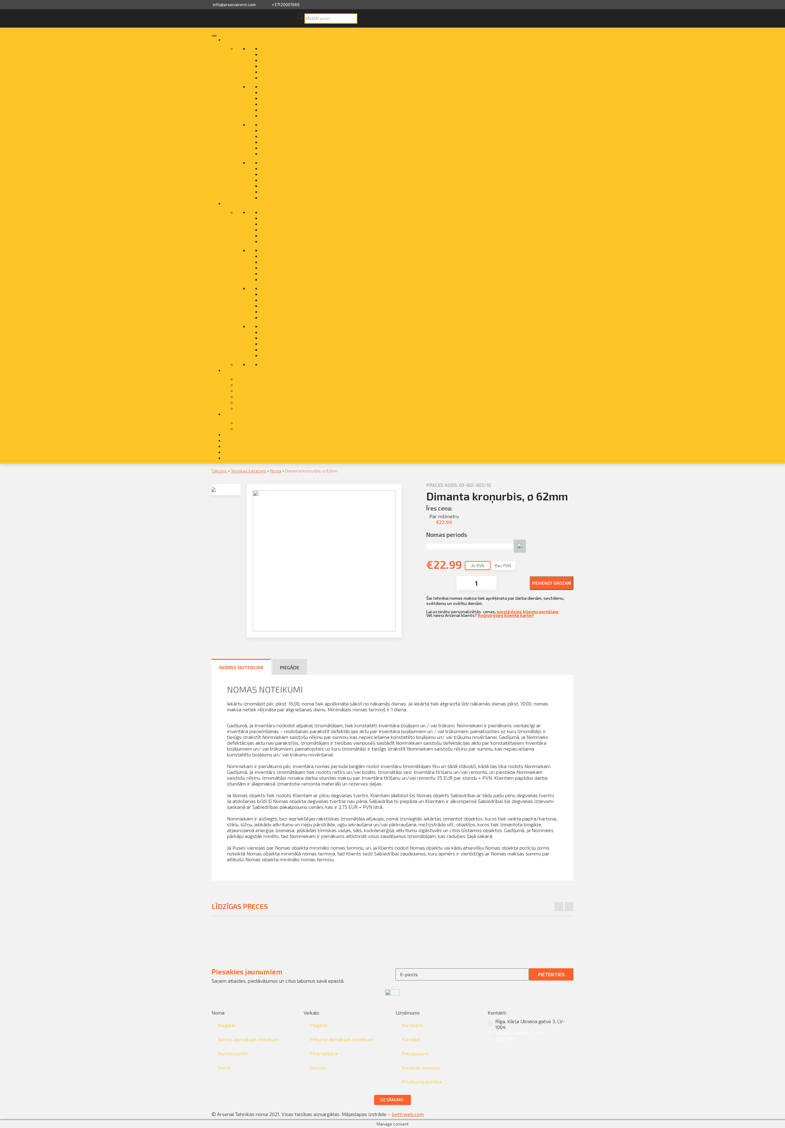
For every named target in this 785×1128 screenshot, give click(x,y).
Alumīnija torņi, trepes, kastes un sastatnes (308, 212)
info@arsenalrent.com (234, 4)
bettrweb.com (408, 1114)
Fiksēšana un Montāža (285, 262)
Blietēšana (272, 235)
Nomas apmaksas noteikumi (248, 1039)
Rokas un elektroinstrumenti (292, 168)
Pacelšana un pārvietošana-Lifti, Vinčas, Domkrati (316, 305)
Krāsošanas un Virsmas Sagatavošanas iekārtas (314, 279)
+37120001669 (286, 4)
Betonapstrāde (277, 77)
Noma (230, 203)
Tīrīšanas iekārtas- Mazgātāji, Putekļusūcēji (308, 343)
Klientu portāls (241, 452)
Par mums (235, 446)
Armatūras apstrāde (283, 66)
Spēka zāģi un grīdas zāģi (288, 180)
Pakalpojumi (238, 370)
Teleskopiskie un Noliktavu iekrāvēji (299, 338)
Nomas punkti (251, 428)
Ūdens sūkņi (274, 197)
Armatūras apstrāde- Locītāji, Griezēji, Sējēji (309, 218)
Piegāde (227, 1025)
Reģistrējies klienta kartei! (506, 615)
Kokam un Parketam (283, 267)
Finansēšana (250, 396)
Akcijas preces (277, 48)
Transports (237, 414)
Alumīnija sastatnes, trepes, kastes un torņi (308, 60)
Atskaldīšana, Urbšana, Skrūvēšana (299, 224)
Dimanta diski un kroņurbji (289, 110)
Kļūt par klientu (241, 458)
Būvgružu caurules (280, 92)
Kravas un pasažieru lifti (287, 148)
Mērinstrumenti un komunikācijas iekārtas (307, 300)
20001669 (505, 1039)
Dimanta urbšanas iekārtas (290, 104)
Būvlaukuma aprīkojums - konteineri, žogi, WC (310, 294)
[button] (392, 1100)
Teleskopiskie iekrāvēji (285, 98)
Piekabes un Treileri (282, 317)
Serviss (244, 402)
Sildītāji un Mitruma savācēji (291, 326)
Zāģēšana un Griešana (285, 349)
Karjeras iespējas (421, 1067)
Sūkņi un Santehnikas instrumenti (297, 332)
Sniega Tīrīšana (277, 364)
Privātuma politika (422, 1081)
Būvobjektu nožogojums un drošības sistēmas (310, 86)
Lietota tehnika (277, 54)
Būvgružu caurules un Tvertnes (294, 241)
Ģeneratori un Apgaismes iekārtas (298, 130)
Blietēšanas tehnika (282, 72)
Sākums (219, 470)
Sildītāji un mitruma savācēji (291, 174)
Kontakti (233, 440)
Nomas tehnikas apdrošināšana (271, 385)
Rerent (243, 390)
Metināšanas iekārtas (285, 288)
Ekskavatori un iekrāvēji (287, 115)
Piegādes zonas (253, 423)
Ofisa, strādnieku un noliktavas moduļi (302, 162)
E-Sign (243, 408)
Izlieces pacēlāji (278, 136)
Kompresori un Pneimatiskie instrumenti (305, 273)
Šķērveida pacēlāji (281, 186)
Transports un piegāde (260, 379)
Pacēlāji (269, 311)
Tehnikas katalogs (248, 470)
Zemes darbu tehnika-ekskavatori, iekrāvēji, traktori (317, 355)
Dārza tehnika (276, 250)
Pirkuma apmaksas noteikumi (342, 1039)
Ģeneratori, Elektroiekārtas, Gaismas (301, 256)
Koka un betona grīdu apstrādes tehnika (305, 142)
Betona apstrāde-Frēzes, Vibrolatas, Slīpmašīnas (314, 229)
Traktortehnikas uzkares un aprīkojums (303, 191)
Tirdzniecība (238, 39)
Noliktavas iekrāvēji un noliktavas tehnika (306, 153)
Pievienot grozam (551, 583)
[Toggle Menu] (214, 35)
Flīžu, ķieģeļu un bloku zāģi (290, 124)
